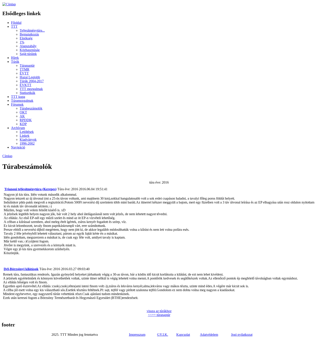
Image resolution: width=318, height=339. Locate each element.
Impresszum (137, 334)
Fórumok (17, 104)
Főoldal (16, 22)
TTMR (24, 69)
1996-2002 (27, 143)
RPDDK (26, 120)
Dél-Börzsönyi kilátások (21, 269)
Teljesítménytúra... (32, 30)
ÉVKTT (25, 85)
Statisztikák (27, 93)
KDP (23, 124)
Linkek (24, 135)
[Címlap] (9, 4)
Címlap (7, 156)
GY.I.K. (162, 334)
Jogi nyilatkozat (241, 334)
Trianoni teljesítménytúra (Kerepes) (30, 189)
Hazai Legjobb (30, 77)
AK (22, 116)
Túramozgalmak (22, 100)
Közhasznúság (30, 50)
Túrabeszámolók (31, 108)
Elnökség (26, 38)
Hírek (15, 58)
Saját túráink (28, 54)
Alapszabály (28, 46)
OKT (23, 112)
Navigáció (18, 147)
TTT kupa (18, 96)
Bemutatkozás (29, 34)
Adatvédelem (209, 334)
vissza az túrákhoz (159, 311)
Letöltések (27, 132)
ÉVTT (24, 73)
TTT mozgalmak (31, 89)
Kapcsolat (183, 334)
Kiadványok (28, 139)
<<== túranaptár (159, 315)
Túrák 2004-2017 (32, 81)
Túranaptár (27, 65)
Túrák (15, 61)
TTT (14, 26)
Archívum (18, 128)
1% (22, 42)
